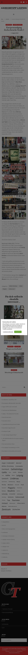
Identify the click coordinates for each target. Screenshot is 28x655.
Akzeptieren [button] (18, 331)
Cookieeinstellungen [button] (8, 332)
